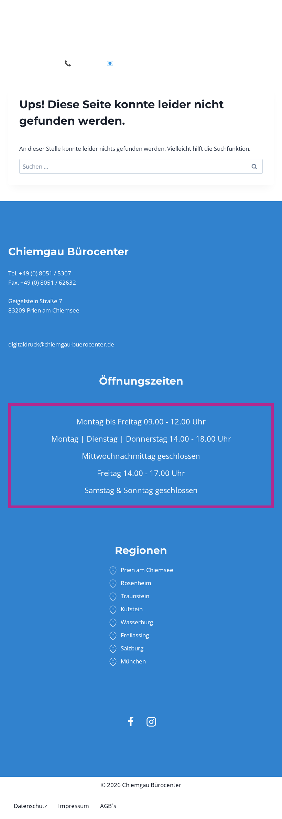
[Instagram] (151, 722)
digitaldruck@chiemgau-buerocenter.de (166, 63)
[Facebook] (130, 722)
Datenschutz (30, 806)
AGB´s (108, 806)
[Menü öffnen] (273, 29)
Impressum (73, 806)
